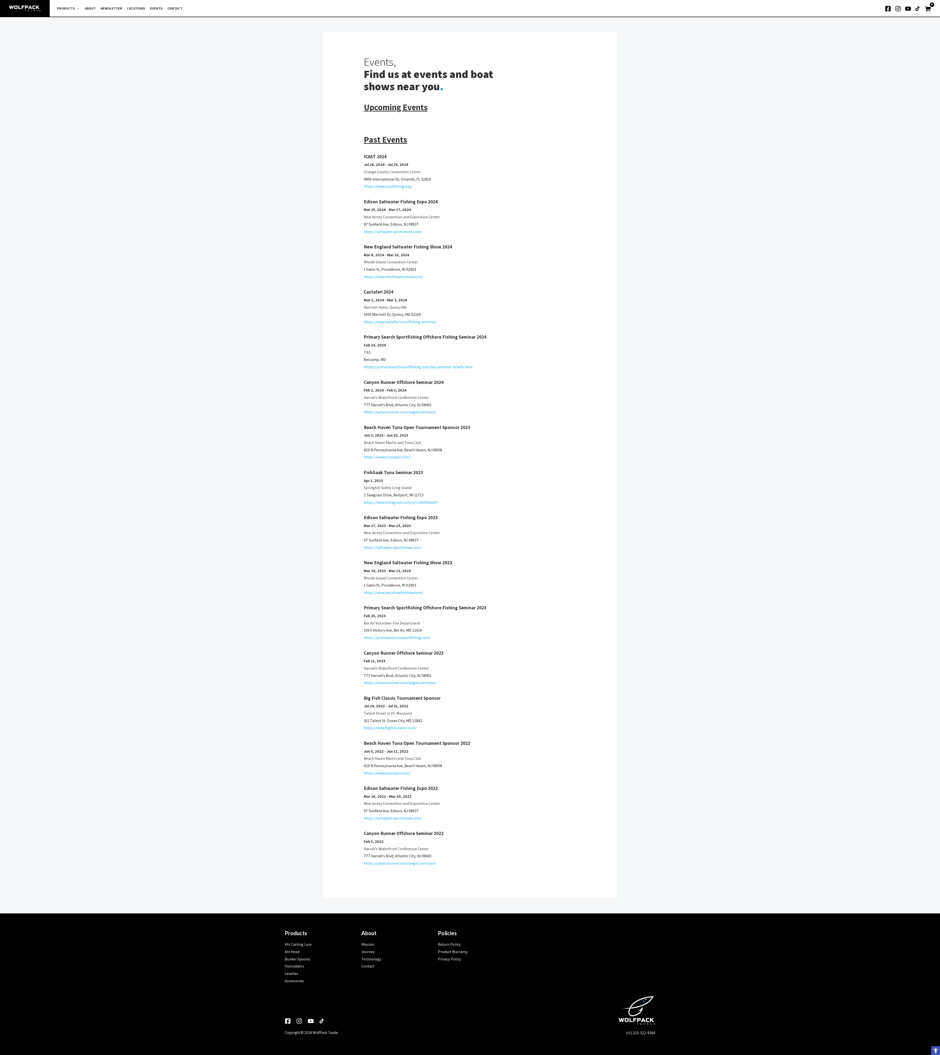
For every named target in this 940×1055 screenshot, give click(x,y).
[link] (935, 1050)
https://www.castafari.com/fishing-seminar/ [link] (400, 321)
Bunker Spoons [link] (297, 959)
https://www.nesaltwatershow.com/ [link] (393, 276)
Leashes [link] (291, 973)
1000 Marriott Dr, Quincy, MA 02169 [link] (392, 314)
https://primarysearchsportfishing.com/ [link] (397, 637)
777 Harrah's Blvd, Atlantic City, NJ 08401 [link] (398, 404)
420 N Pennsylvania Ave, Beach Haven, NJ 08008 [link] (403, 450)
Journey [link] (368, 951)
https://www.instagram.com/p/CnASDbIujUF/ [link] (401, 502)
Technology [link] (371, 959)
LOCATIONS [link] (136, 8)
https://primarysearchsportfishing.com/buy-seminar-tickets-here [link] (418, 366)
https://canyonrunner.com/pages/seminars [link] (400, 412)
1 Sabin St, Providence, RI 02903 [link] (390, 269)
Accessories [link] (294, 980)
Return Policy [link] (449, 944)
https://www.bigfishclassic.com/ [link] (390, 727)
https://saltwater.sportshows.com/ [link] (393, 231)
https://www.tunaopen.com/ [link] (387, 457)
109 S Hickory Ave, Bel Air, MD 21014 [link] (393, 630)
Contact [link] (368, 966)
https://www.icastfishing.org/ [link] (388, 186)
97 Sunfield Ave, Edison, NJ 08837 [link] (391, 224)
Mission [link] (367, 944)
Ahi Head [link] (292, 951)
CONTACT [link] (174, 8)
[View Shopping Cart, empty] (928, 8)
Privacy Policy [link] (449, 959)
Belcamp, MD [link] (375, 359)
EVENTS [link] (156, 8)
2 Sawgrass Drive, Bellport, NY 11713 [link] (393, 495)
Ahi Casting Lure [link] (298, 944)
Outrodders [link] (294, 966)
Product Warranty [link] (453, 951)
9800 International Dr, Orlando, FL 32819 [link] (397, 179)
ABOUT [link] (90, 8)
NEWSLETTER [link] (111, 8)
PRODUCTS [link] (66, 8)
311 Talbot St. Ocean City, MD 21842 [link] (393, 720)
